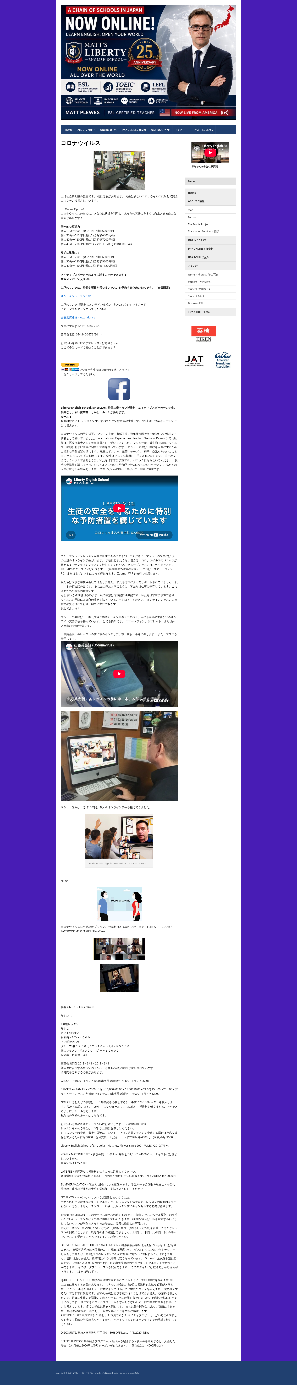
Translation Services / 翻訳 (203, 231)
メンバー (180, 129)
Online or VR (108, 129)
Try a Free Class (202, 129)
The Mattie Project (198, 224)
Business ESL (195, 303)
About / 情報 (85, 129)
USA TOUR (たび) (160, 129)
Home (68, 129)
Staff (190, 210)
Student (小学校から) (200, 281)
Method (192, 217)
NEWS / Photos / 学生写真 (203, 274)
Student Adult (196, 296)
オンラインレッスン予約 (76, 296)
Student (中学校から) (200, 289)
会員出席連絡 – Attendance (78, 317)
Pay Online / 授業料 (134, 129)
